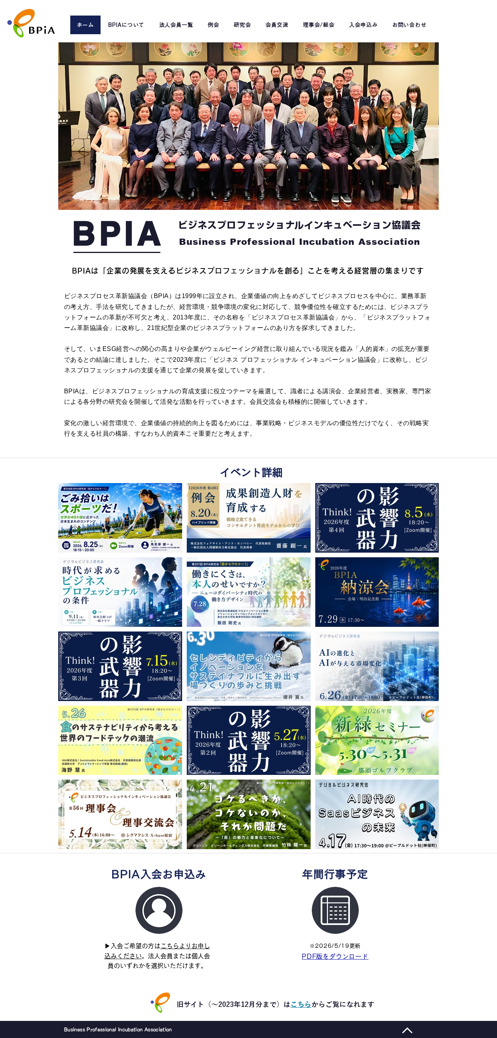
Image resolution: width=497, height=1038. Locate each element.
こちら (300, 1004)
